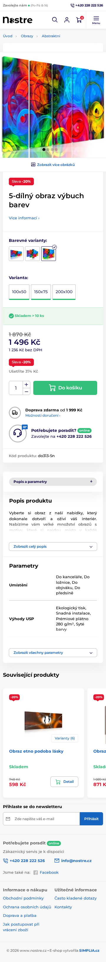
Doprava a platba (20, 915)
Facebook (49, 872)
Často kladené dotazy (75, 898)
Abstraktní (51, 36)
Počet (16, 388)
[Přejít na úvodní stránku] (17, 20)
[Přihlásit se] (67, 20)
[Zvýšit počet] (26, 384)
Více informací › (24, 218)
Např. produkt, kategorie (40, 45)
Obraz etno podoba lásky (36, 751)
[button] (55, 20)
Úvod (7, 36)
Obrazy (27, 36)
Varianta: (18, 277)
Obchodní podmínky (23, 898)
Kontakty (63, 907)
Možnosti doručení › (42, 415)
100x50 (19, 291)
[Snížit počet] (26, 391)
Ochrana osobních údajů (27, 907)
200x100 (64, 291)
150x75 (41, 291)
